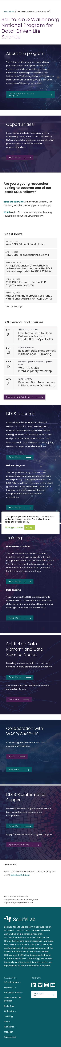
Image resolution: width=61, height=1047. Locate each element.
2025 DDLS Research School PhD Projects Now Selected (25, 284)
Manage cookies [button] (14, 527)
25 (12, 306)
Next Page (18, 306)
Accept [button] (29, 527)
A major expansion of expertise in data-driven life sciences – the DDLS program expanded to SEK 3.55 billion (28, 268)
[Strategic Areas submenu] (22, 992)
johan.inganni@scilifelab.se (19, 902)
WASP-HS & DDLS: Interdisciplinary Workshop (35, 369)
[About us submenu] (15, 1026)
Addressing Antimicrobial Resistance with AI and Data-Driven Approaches (28, 297)
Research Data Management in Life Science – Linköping (37, 352)
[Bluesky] (40, 985)
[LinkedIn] (34, 985)
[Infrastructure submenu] (20, 982)
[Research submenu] (15, 987)
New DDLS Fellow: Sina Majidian (24, 244)
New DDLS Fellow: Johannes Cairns (27, 254)
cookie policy (22, 521)
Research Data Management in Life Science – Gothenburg (37, 384)
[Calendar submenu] (15, 1011)
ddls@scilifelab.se (20, 875)
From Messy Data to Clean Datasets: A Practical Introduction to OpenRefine (35, 336)
